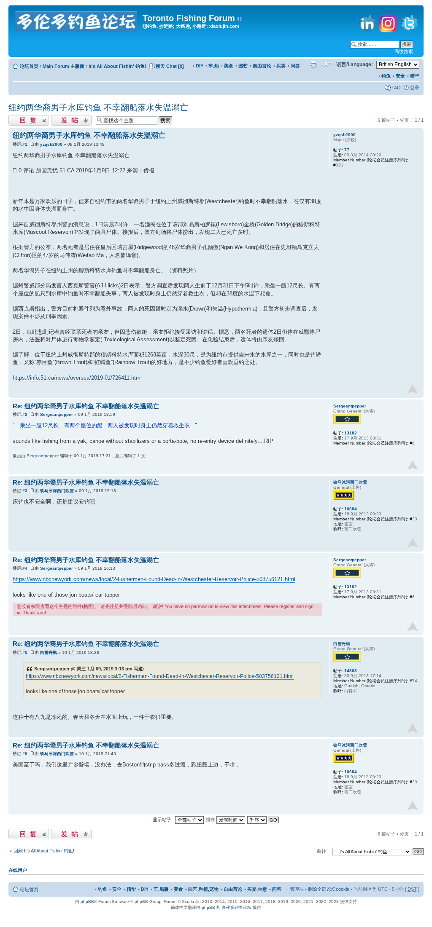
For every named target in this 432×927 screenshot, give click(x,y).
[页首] (412, 389)
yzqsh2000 (51, 144)
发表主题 (60, 118)
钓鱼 (386, 75)
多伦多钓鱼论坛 (236, 907)
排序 (211, 819)
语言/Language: (354, 64)
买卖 (281, 65)
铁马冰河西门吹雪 (57, 490)
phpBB (87, 901)
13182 (350, 433)
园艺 (243, 65)
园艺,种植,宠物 (203, 889)
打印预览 (313, 64)
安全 (400, 75)
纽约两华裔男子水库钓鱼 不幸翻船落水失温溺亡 (98, 107)
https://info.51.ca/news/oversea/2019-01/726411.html (77, 378)
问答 (295, 65)
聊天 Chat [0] (170, 66)
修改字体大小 (326, 64)
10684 (350, 508)
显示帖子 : (164, 819)
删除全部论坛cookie (328, 889)
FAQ (396, 87)
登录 (414, 87)
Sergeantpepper (56, 414)
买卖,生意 (257, 889)
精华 (414, 75)
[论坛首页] (77, 19)
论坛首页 (29, 66)
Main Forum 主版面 (63, 66)
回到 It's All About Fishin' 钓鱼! (44, 850)
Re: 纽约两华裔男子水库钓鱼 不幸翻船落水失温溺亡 (86, 406)
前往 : (323, 851)
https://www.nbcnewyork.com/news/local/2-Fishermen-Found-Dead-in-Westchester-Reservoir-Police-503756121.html (154, 579)
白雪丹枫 (48, 652)
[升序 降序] (263, 819)
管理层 (297, 889)
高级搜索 (403, 51)
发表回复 (17, 118)
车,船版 (161, 889)
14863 (350, 670)
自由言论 (262, 65)
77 (346, 149)
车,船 (213, 65)
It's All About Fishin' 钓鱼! (117, 66)
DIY (199, 65)
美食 (228, 65)
